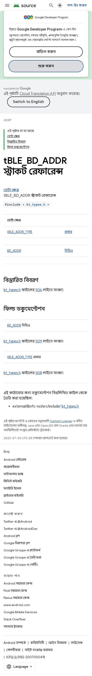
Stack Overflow (14, 619)
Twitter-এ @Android (18, 521)
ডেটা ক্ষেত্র (11, 190)
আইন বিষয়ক (57, 643)
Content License (61, 421)
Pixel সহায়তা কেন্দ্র (15, 591)
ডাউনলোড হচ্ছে (13, 474)
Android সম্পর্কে (15, 643)
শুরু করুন (46, 66)
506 (39, 290)
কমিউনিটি (37, 643)
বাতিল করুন (46, 52)
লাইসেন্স (77, 643)
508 (39, 373)
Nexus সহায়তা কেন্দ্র (16, 598)
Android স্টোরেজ (15, 460)
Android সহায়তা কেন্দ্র (18, 583)
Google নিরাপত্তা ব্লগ (17, 543)
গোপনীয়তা (13, 650)
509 (39, 341)
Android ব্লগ (12, 536)
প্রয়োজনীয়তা (11, 467)
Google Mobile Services (20, 612)
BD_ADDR (14, 251)
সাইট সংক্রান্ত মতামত (39, 650)
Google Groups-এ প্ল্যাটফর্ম (22, 550)
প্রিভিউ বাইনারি (13, 481)
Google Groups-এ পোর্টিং (21, 565)
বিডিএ (69, 251)
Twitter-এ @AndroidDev (21, 529)
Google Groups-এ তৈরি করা (22, 557)
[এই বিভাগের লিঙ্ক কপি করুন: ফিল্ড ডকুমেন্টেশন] (49, 309)
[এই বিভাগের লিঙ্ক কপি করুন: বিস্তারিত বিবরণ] (42, 280)
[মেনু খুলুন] (7, 5)
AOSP (7, 120)
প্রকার (68, 232)
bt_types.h (35, 204)
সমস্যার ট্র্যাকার (13, 626)
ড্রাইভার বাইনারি (13, 495)
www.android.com (17, 605)
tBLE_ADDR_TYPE (19, 232)
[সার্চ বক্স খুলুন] (51, 5)
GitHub (9, 503)
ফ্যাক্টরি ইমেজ (12, 488)
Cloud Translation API (38, 94)
